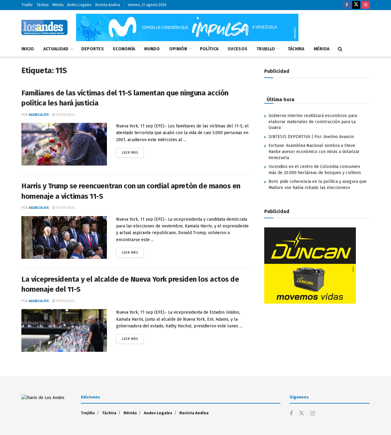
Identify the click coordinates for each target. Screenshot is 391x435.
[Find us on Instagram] (366, 5)
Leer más (133, 151)
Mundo (152, 49)
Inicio (27, 49)
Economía (124, 49)
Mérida (58, 5)
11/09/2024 (65, 115)
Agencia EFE (39, 115)
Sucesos (237, 49)
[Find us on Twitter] (356, 5)
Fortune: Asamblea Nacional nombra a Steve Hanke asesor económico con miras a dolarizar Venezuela (314, 151)
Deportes (92, 49)
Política (209, 49)
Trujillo (27, 5)
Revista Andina (107, 5)
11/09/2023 (65, 301)
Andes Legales (79, 5)
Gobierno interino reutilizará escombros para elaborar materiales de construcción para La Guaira (313, 121)
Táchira (42, 5)
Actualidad (56, 49)
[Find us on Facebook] (347, 5)
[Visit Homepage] (44, 27)
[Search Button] (340, 49)
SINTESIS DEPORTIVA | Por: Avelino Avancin (311, 136)
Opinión (178, 49)
